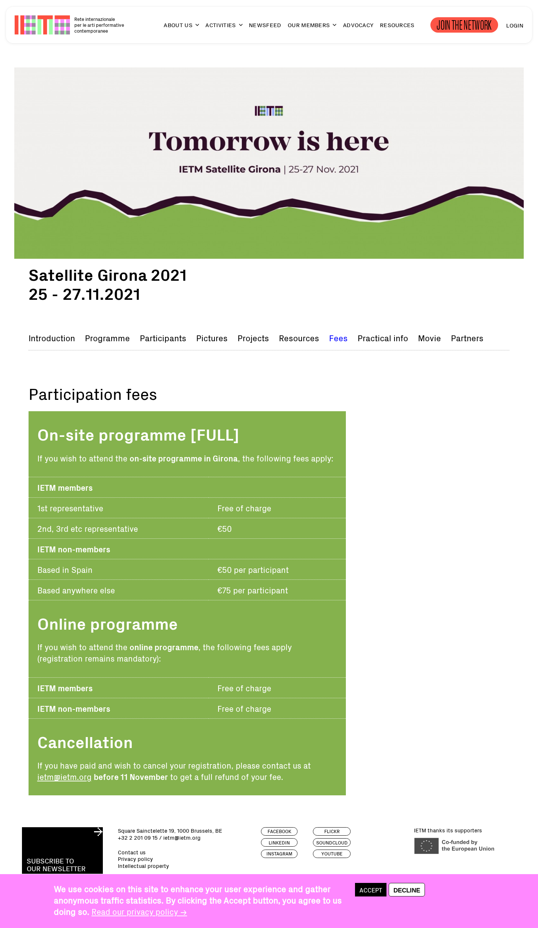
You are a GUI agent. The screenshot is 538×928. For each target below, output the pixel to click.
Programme (107, 337)
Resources (397, 25)
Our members (309, 25)
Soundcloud (332, 842)
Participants (163, 337)
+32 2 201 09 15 (138, 837)
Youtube (332, 853)
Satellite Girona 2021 (108, 274)
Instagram (279, 853)
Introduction (52, 337)
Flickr (332, 831)
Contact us (132, 852)
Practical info (383, 337)
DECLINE (406, 890)
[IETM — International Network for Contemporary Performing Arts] (42, 24)
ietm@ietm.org (64, 776)
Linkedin (279, 842)
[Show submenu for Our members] (331, 28)
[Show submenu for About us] (194, 28)
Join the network (464, 25)
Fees (338, 337)
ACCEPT (370, 890)
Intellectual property (143, 865)
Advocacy (358, 25)
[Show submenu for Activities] (237, 28)
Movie (429, 337)
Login (514, 25)
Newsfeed (265, 25)
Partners (467, 337)
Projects (253, 337)
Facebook (279, 831)
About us (178, 25)
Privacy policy (135, 858)
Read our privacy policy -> (139, 911)
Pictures (212, 337)
